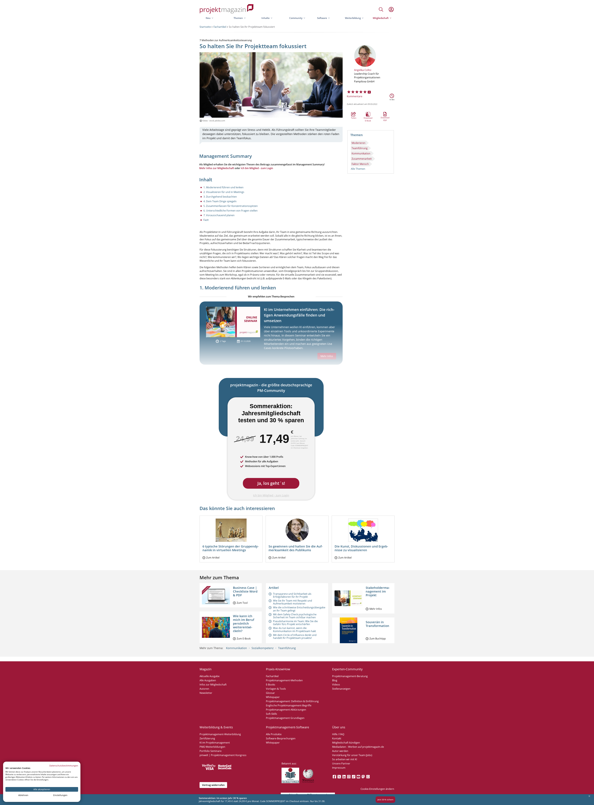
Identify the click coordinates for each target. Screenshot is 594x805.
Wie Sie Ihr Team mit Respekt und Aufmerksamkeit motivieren (292, 602)
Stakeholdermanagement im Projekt (378, 591)
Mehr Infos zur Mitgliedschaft (216, 168)
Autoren (204, 688)
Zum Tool (242, 602)
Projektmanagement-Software (287, 727)
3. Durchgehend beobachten (220, 196)
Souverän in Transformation (377, 624)
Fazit (206, 220)
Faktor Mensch (360, 164)
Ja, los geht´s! (271, 483)
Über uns (338, 727)
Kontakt (336, 738)
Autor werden (340, 751)
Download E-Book (368, 114)
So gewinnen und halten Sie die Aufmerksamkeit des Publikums (296, 548)
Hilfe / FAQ (338, 734)
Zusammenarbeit (362, 158)
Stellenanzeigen (341, 688)
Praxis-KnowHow (278, 669)
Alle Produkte (274, 734)
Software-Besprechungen (280, 738)
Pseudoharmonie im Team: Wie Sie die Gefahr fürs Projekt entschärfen (295, 623)
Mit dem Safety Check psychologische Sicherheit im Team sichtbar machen (294, 616)
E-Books (270, 684)
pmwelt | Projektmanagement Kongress (223, 755)
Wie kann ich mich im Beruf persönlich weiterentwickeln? (243, 623)
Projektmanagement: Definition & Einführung (292, 701)
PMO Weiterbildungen (212, 746)
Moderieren (358, 143)
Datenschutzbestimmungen (63, 765)
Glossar (270, 693)
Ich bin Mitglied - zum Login (257, 168)
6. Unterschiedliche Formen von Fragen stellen (230, 210)
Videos (336, 684)
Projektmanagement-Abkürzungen (286, 709)
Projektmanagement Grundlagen (285, 718)
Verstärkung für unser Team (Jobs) (352, 755)
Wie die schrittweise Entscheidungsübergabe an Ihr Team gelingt (299, 609)
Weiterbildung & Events (216, 727)
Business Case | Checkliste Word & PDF (245, 591)
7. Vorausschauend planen (219, 215)
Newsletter (206, 693)
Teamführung (360, 148)
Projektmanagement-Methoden (284, 680)
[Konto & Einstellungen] (391, 9)
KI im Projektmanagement (215, 742)
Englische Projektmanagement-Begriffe (288, 705)
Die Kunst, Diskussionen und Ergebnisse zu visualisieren (361, 548)
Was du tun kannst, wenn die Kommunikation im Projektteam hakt (294, 629)
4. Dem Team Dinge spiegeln (220, 201)
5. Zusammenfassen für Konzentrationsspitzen (230, 206)
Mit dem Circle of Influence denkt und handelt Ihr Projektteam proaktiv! (294, 636)
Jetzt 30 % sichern (385, 799)
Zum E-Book (244, 638)
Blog (334, 680)
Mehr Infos (375, 609)
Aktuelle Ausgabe (210, 676)
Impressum (338, 767)
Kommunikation (361, 153)
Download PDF (385, 114)
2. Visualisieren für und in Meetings (223, 192)
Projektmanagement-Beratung (350, 676)
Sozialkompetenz (262, 648)
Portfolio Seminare (211, 751)
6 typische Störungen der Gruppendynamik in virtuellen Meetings (230, 548)
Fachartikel (219, 26)
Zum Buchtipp (377, 638)
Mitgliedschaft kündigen (346, 742)
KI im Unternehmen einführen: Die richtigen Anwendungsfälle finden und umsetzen (299, 315)
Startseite (205, 26)
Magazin (205, 669)
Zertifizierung (207, 738)
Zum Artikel (213, 557)
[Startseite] (227, 9)
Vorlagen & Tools (276, 688)
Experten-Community (347, 669)
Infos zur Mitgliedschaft (213, 684)
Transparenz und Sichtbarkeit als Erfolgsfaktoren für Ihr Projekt (292, 595)
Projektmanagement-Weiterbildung (220, 734)
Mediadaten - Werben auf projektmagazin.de (358, 746)
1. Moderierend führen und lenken (223, 187)
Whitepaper (273, 697)
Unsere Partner (341, 763)
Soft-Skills (271, 714)
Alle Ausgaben (208, 680)
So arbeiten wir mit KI (344, 759)
